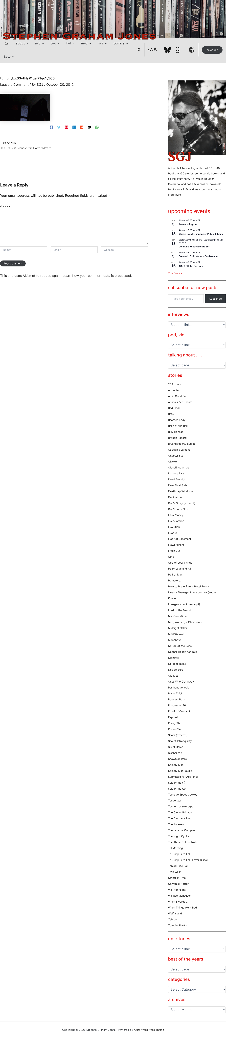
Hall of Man (175, 574)
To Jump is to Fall (179, 854)
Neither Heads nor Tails (182, 651)
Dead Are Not (176, 479)
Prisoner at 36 (177, 705)
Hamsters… (175, 580)
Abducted (174, 390)
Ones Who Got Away (181, 681)
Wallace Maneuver (179, 895)
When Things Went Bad (182, 907)
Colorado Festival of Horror (194, 246)
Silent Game (175, 747)
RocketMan (175, 729)
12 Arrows (174, 384)
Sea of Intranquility (180, 741)
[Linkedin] (74, 127)
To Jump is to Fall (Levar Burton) (188, 860)
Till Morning (175, 848)
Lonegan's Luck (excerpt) (184, 604)
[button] (26, 43)
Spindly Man (175, 764)
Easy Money (175, 515)
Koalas (172, 598)
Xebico (172, 919)
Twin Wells (174, 871)
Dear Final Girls (177, 485)
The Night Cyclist (179, 836)
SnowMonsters (177, 758)
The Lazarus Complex (181, 830)
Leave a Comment (14, 85)
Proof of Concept (179, 711)
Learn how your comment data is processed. (97, 276)
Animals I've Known (180, 402)
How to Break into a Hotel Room (188, 586)
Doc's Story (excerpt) (181, 503)
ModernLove (176, 634)
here (178, 194)
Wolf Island (175, 913)
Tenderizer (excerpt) (181, 806)
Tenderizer (174, 800)
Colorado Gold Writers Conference (198, 256)
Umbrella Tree (177, 877)
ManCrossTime (177, 616)
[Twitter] (59, 127)
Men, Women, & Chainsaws (185, 622)
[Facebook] (51, 127)
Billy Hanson (175, 431)
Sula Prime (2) (177, 788)
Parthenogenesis (178, 687)
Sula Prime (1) (176, 782)
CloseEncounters (178, 467)
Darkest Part (176, 473)
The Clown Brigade (180, 812)
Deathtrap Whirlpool (180, 491)
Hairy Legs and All (179, 568)
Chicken (173, 461)
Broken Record (177, 437)
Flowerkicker (176, 544)
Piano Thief (175, 693)
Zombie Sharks (177, 925)
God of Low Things (180, 562)
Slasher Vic (175, 753)
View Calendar (175, 273)
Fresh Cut (174, 550)
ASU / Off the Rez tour (191, 266)
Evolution (174, 527)
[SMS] (89, 127)
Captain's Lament (179, 449)
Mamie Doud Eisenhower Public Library (201, 234)
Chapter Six (175, 455)
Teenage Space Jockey (182, 794)
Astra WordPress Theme (149, 1029)
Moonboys (174, 640)
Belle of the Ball (178, 425)
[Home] (6, 43)
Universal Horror (178, 883)
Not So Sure (175, 669)
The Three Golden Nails (182, 842)
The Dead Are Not (179, 818)
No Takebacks (177, 663)
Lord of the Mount (179, 610)
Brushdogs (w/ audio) (181, 443)
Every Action (176, 521)
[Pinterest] (66, 127)
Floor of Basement (179, 538)
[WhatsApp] (97, 127)
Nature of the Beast (180, 646)
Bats (171, 414)
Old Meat (174, 675)
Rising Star (174, 723)
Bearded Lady (176, 420)
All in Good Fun (177, 396)
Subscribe (215, 298)
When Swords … (178, 901)
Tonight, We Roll (178, 866)
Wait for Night (177, 889)
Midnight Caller (177, 628)
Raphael (173, 717)
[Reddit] (81, 127)
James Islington (188, 224)
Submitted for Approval (183, 776)
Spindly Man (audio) (180, 770)
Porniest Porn (176, 699)
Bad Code (174, 408)
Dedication (175, 497)
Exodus (172, 533)
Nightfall (173, 657)
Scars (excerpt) (177, 735)
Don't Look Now (178, 509)
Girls (171, 556)
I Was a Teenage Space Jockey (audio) (192, 592)
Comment (6, 206)
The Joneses (176, 824)
